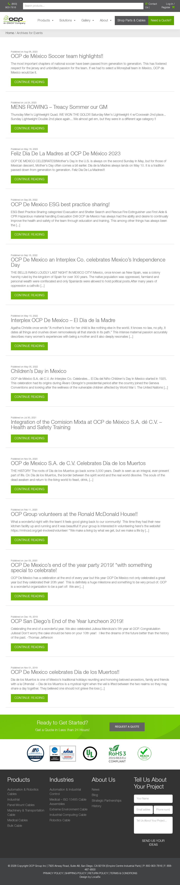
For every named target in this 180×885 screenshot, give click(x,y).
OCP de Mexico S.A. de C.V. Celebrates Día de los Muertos (78, 463)
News (95, 789)
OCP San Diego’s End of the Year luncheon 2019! (67, 621)
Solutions (65, 20)
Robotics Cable (60, 820)
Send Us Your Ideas (153, 842)
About (104, 20)
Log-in (169, 4)
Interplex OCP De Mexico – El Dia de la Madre (63, 320)
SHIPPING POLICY (75, 873)
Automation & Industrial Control (65, 792)
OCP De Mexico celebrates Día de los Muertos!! (65, 672)
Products (44, 20)
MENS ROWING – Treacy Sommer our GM (59, 107)
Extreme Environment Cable (68, 809)
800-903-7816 (154, 866)
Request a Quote (127, 726)
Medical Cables (17, 820)
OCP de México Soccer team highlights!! (57, 56)
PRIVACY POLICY (53, 873)
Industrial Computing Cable (68, 815)
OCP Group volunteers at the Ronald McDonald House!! (74, 514)
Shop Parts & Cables (131, 20)
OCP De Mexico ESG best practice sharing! (60, 204)
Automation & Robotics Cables (22, 792)
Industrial (13, 799)
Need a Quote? (161, 20)
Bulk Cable (14, 825)
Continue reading (29, 82)
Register (166, 7)
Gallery (85, 20)
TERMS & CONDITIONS (123, 873)
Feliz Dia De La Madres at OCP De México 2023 (66, 154)
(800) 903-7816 (11, 6)
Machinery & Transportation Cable (25, 813)
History (96, 806)
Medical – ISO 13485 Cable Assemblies (68, 802)
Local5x (96, 877)
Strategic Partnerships (106, 800)
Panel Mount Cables (21, 805)
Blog (95, 795)
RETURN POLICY (98, 873)
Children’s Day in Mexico (38, 371)
